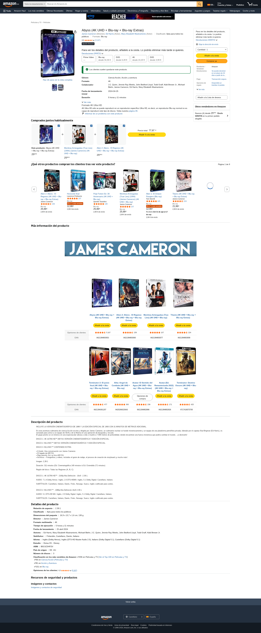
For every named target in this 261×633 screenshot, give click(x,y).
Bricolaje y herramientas (181, 11)
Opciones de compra (142, 397)
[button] (7, 10)
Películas (46, 22)
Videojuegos (234, 11)
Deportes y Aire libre (159, 11)
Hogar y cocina (81, 11)
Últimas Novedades (55, 11)
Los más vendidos (36, 11)
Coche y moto (249, 11)
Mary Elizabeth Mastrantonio (133, 34)
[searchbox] (121, 4)
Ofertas (69, 11)
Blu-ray (45, 567)
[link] (78, 134)
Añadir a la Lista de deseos (209, 97)
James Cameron (89, 34)
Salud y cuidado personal (114, 11)
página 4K (133, 111)
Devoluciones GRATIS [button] (205, 40)
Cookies (143, 625)
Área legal (135, 625)
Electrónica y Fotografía (138, 11)
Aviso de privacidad (121, 625)
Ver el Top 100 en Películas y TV (113, 557)
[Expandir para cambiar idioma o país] (142, 617)
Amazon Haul (20, 11)
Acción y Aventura (49, 563)
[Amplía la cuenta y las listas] (232, 5)
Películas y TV (36, 22)
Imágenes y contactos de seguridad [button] (46, 587)
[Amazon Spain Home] (106, 618)
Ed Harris (110, 34)
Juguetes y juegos (202, 11)
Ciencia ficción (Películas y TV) (54, 560)
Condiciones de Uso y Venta (101, 625)
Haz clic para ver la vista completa (57, 80)
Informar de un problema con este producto (103, 114)
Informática (95, 11)
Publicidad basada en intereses (160, 625)
